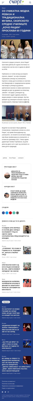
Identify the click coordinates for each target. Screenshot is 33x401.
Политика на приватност (8, 381)
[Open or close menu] (3, 3)
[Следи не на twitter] (5, 392)
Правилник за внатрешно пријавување (12, 386)
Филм (3, 279)
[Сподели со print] (17, 212)
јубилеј (5, 158)
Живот (4, 8)
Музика (4, 225)
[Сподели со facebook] (3, 212)
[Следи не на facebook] (3, 392)
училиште (20, 158)
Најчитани (6, 302)
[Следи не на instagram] (8, 392)
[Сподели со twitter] (6, 212)
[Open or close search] (30, 2)
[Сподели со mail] (13, 212)
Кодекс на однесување (8, 388)
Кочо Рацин (12, 158)
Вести (3, 340)
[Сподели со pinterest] (10, 212)
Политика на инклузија (8, 383)
